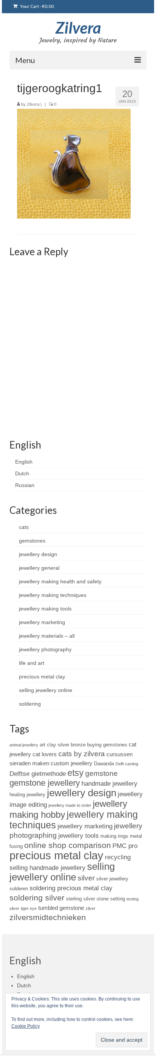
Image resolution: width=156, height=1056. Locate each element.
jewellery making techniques (52, 595)
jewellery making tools (45, 609)
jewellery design (38, 554)
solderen (18, 888)
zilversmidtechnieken (47, 917)
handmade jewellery (109, 783)
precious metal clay (42, 677)
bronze (78, 745)
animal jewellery (23, 745)
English (24, 462)
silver (86, 878)
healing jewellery (27, 794)
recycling (118, 857)
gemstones (32, 541)
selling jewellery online (45, 690)
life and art (31, 663)
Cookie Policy (25, 1026)
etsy (75, 773)
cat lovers (45, 754)
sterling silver (80, 899)
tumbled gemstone (61, 908)
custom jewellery (71, 763)
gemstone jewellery (44, 783)
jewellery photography (45, 649)
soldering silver (36, 897)
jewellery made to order (69, 805)
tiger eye (29, 908)
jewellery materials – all (47, 636)
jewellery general (39, 568)
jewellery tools (78, 835)
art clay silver (54, 745)
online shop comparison (67, 845)
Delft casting (126, 764)
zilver (90, 908)
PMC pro (124, 845)
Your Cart (36, 6)
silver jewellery (112, 879)
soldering (30, 704)
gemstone (101, 773)
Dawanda (104, 763)
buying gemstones (107, 745)
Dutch (22, 473)
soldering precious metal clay (71, 888)
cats (24, 527)
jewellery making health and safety (60, 581)
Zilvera (78, 27)
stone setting (111, 899)
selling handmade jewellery (47, 867)
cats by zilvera (81, 754)
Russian (24, 485)
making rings (114, 836)
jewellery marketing (42, 622)
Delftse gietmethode (37, 773)
